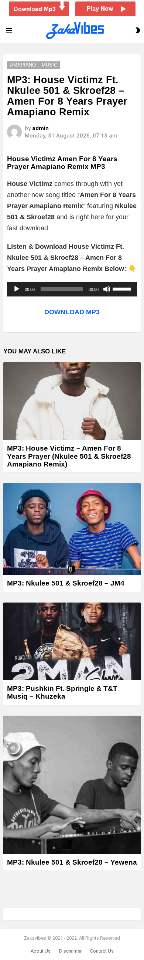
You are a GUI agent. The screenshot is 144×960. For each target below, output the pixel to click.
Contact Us (102, 951)
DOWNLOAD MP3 (72, 312)
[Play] (16, 289)
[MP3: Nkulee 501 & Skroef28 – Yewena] (72, 785)
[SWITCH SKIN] (138, 30)
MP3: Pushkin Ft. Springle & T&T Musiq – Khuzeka (62, 692)
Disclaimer (70, 951)
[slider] (123, 288)
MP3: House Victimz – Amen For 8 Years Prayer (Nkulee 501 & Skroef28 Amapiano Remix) (69, 456)
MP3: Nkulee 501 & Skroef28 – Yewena (72, 862)
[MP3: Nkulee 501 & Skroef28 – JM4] (72, 529)
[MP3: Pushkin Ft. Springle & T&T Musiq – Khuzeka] (72, 641)
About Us (41, 951)
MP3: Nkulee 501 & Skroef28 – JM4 (65, 583)
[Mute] (106, 289)
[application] (72, 289)
